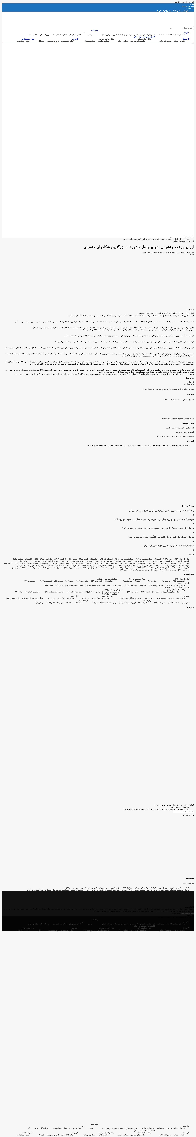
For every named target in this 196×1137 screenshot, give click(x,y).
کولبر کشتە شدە (67, 41)
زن (88, 563)
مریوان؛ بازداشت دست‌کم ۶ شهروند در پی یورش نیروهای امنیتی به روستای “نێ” (158, 528)
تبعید (88, 561)
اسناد (28, 41)
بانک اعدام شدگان (144, 39)
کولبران (75, 39)
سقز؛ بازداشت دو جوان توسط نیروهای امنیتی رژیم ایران (169, 545)
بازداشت (94, 30)
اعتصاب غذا (106, 559)
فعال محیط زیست (60, 35)
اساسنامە (160, 35)
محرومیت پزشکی (127, 568)
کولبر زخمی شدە (53, 41)
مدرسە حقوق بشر (72, 568)
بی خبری (139, 561)
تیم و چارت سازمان (163, 10)
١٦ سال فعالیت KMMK (175, 35)
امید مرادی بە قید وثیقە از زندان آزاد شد (180, 428)
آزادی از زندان (181, 559)
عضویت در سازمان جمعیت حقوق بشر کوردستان (120, 35)
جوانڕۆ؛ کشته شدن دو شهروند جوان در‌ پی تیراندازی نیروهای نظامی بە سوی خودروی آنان (154, 519)
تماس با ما (177, 10)
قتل (112, 566)
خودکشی (183, 563)
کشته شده (63, 566)
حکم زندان (21, 561)
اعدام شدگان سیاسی (138, 41)
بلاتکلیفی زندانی (154, 561)
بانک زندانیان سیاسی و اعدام (144, 37)
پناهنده (98, 561)
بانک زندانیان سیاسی (106, 39)
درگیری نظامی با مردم (148, 563)
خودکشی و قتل (168, 563)
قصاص (125, 41)
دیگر (29, 35)
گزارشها (186, 39)
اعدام (94, 559)
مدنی (83, 32)
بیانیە (127, 561)
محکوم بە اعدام (103, 41)
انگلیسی (177, 2)
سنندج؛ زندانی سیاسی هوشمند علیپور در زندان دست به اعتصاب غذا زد (168, 389)
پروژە (118, 561)
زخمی (98, 563)
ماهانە (182, 41)
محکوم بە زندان (89, 41)
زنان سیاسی (67, 563)
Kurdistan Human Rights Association (159, 252)
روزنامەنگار (44, 35)
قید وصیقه (88, 566)
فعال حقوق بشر (75, 35)
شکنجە (8, 563)
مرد (25, 568)
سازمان (186, 10)
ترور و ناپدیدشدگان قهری (71, 561)
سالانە (175, 41)
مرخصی (35, 568)
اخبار (192, 241)
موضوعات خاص (165, 41)
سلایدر (187, 241)
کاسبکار (41, 41)
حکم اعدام (35, 561)
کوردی (191, 2)
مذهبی (35, 35)
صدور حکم (170, 566)
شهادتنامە (20, 41)
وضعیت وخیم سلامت (139, 570)
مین (154, 570)
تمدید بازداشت (50, 561)
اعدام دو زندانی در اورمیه (185, 432)
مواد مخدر (183, 570)
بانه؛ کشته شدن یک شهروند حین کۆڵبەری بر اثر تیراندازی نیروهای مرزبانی (161, 510)
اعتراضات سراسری (124, 559)
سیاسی (90, 35)
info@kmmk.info (187, 913)
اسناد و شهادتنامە (28, 39)
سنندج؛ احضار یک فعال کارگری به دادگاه (179, 399)
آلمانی (184, 2)
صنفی (159, 566)
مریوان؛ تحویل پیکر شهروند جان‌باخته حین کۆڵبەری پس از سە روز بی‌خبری (161, 537)
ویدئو (123, 570)
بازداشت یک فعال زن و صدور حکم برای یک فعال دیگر (175, 436)
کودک (50, 566)
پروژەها (108, 561)
